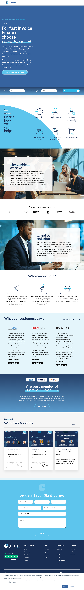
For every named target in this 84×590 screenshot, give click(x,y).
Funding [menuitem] (26, 557)
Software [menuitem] (26, 560)
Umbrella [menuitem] (59, 552)
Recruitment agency (8, 19)
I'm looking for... (35, 91)
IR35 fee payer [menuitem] (61, 560)
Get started (67, 91)
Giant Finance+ (20, 19)
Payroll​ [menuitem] (46, 552)
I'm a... (6, 91)
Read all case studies (69, 319)
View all (73, 424)
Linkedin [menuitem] (73, 549)
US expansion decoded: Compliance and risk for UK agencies (14, 454)
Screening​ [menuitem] (46, 557)
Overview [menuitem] (26, 549)
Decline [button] (72, 586)
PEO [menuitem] (58, 555)
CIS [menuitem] (58, 563)
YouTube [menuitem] (73, 555)
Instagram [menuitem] (73, 552)
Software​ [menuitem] (46, 555)
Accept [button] (64, 586)
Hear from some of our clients (15, 72)
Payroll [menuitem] (26, 555)
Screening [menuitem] (27, 552)
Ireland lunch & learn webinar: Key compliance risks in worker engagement (40, 454)
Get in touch (42, 406)
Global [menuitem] (59, 557)
